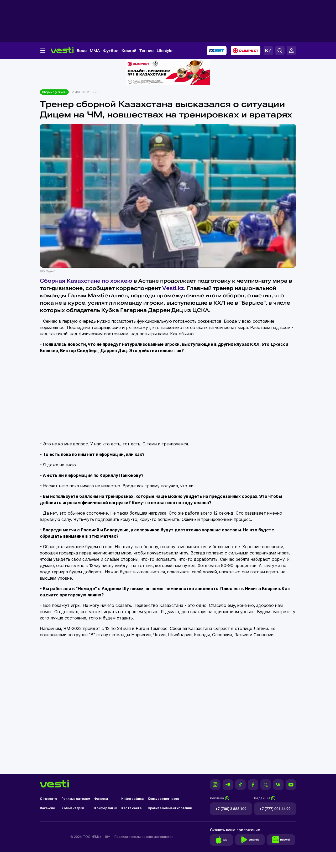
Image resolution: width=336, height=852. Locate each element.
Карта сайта (131, 808)
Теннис (146, 50)
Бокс (82, 50)
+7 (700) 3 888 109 (231, 809)
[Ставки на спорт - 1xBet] (217, 50)
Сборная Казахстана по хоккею (86, 281)
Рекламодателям (75, 799)
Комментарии (72, 808)
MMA (95, 50)
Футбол (110, 50)
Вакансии (47, 808)
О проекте (48, 799)
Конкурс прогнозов (163, 799)
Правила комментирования (170, 808)
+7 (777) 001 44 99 (275, 809)
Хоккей (129, 50)
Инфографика (132, 799)
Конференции (105, 808)
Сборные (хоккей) (54, 92)
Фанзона (101, 799)
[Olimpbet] (245, 50)
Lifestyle (164, 50)
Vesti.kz (173, 288)
